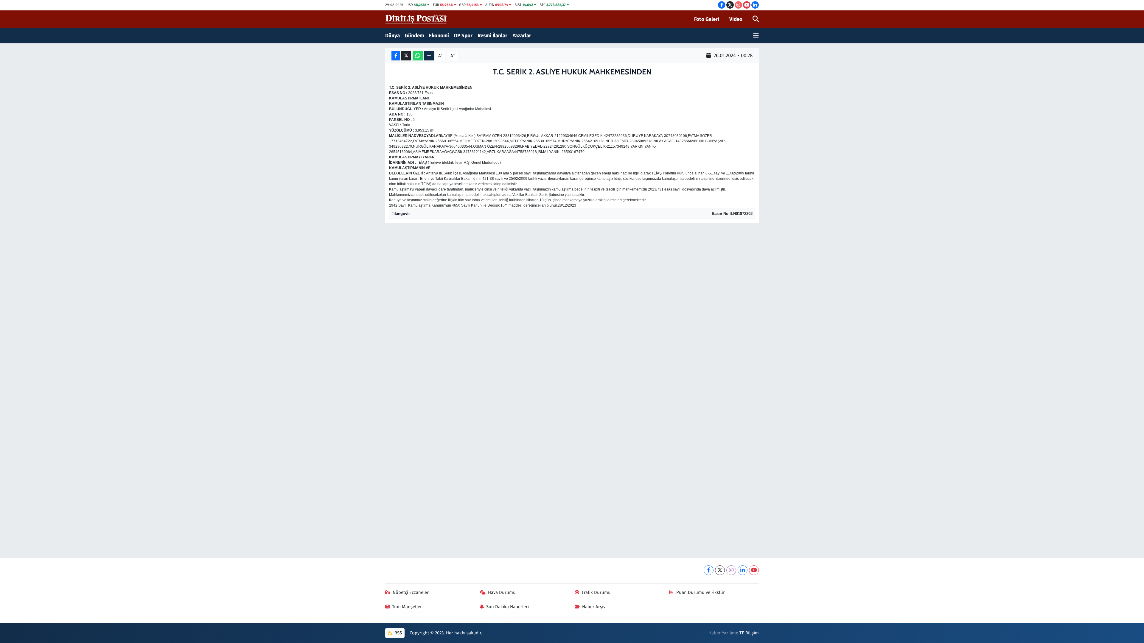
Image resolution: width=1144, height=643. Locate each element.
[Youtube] (754, 570)
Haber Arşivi (594, 606)
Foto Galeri (706, 19)
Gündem (414, 35)
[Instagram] (731, 570)
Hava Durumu (502, 592)
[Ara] (756, 19)
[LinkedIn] (742, 570)
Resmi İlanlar (492, 35)
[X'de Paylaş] (406, 56)
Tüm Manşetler (407, 606)
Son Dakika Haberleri (507, 606)
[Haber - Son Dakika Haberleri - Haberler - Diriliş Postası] (416, 18)
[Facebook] (709, 570)
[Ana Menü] (756, 36)
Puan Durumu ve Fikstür (700, 592)
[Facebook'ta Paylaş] (395, 56)
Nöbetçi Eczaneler (411, 592)
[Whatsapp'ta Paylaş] (418, 56)
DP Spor (463, 35)
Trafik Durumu (596, 592)
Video (735, 19)
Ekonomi (439, 35)
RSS (397, 633)
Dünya (392, 35)
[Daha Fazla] (429, 56)
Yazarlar (521, 35)
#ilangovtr (400, 213)
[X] (720, 570)
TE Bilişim (749, 633)
